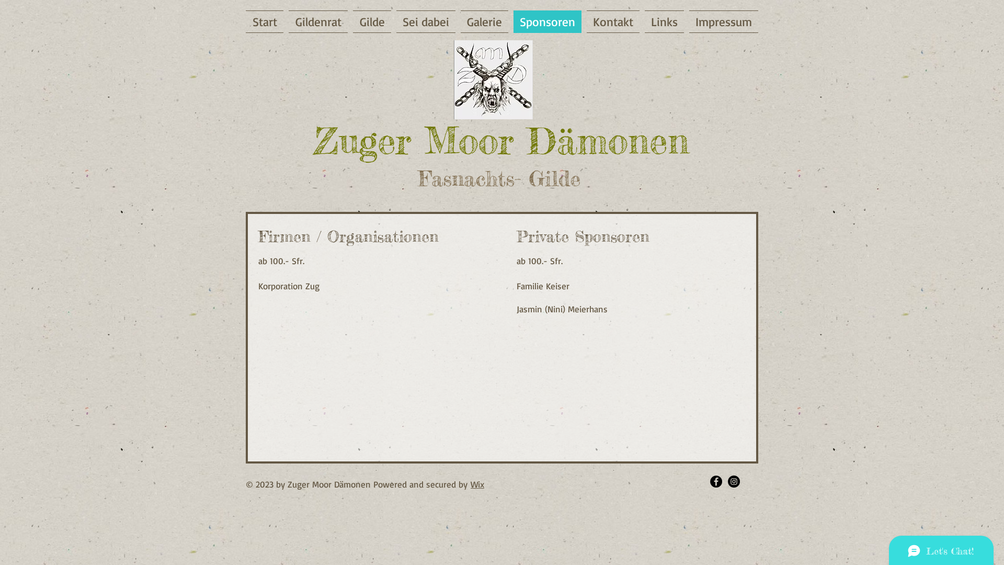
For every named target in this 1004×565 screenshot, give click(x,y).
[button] (426, 21)
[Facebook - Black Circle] (716, 482)
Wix (477, 484)
